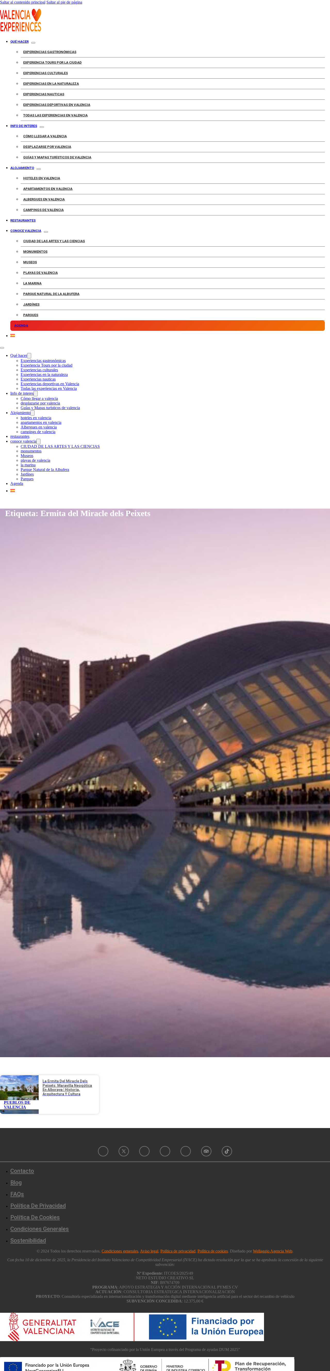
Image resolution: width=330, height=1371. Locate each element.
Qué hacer (19, 42)
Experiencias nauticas (43, 94)
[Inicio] (20, 30)
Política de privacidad (38, 1205)
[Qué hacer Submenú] (33, 43)
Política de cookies (35, 1217)
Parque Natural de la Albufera (51, 294)
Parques (30, 315)
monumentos (35, 252)
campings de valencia (43, 210)
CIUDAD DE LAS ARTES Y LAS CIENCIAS (54, 241)
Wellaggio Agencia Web (272, 1251)
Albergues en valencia (44, 199)
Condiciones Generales (39, 1229)
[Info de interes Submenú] (42, 127)
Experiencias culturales (45, 73)
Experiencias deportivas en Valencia (56, 105)
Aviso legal (149, 1251)
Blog (16, 1182)
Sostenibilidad (28, 1240)
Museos (30, 262)
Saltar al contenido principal (22, 2)
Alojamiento (22, 168)
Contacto (22, 1171)
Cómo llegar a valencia (45, 136)
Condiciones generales (120, 1251)
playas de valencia (40, 273)
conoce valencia (25, 231)
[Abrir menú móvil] (2, 348)
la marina (32, 283)
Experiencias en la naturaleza (51, 84)
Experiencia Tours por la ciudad (52, 62)
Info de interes (23, 126)
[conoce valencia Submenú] (46, 232)
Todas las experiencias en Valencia (55, 115)
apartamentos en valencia (47, 189)
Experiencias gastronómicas (49, 52)
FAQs (17, 1194)
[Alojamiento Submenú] (39, 169)
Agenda (21, 325)
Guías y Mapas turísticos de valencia (57, 157)
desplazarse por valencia (47, 147)
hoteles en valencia (41, 178)
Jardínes (31, 304)
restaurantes (23, 220)
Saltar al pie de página (64, 2)
